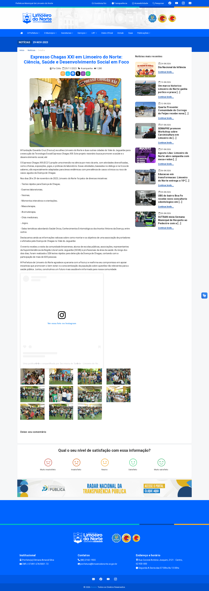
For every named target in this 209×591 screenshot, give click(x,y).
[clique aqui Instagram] (115, 579)
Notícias (31, 50)
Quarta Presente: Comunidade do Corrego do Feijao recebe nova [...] (173, 110)
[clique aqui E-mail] (93, 579)
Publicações (143, 33)
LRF (93, 33)
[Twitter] (78, 73)
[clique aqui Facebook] (101, 579)
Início (22, 50)
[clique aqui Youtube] (108, 579)
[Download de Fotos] (67, 73)
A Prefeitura (32, 33)
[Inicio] (21, 33)
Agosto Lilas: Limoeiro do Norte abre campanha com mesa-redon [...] (173, 156)
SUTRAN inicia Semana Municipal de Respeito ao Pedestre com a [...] (172, 220)
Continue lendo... (166, 72)
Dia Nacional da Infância (172, 67)
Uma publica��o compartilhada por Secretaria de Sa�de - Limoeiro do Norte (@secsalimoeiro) (71, 363)
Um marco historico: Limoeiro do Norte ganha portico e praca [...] (172, 89)
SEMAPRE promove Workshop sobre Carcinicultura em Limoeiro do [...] (169, 133)
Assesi (94, 587)
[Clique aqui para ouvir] (83, 73)
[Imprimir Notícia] (62, 73)
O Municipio (49, 33)
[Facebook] (73, 73)
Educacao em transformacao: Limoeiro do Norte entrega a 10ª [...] (173, 177)
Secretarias (66, 33)
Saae (130, 33)
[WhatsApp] (88, 73)
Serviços (82, 33)
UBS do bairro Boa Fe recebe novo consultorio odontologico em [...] (172, 199)
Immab (121, 33)
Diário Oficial (107, 33)
